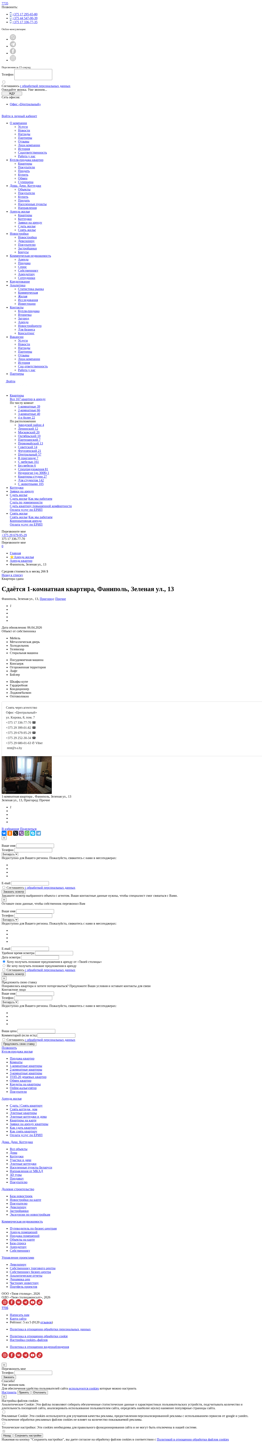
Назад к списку (12, 575)
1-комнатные (29, 406)
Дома (13, 1152)
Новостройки (19, 233)
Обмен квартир (20, 1080)
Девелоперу (26, 241)
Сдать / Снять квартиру (26, 1105)
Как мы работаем (40, 498)
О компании (18, 123)
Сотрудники (26, 278)
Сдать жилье (27, 226)
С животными (31, 484)
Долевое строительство (18, 1189)
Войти (10, 381)
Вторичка (25, 314)
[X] (15, 833)
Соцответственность (32, 152)
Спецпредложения (33, 469)
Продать (24, 171)
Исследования (28, 300)
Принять (24, 1392)
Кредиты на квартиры (25, 1084)
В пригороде (28, 458)
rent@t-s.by (14, 748)
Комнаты (16, 1062)
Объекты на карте (22, 1239)
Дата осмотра (11, 957)
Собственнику (28, 270)
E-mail (6, 883)
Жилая (22, 296)
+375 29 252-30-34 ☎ (21, 738)
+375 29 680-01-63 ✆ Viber (24, 743)
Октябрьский (29, 436)
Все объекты (18, 1149)
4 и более (26, 417)
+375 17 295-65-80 (24, 14)
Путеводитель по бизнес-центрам (33, 1228)
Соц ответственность (33, 366)
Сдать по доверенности (26, 502)
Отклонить (39, 1392)
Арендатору (26, 274)
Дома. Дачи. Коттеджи (25, 185)
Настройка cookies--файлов (29, 1340)
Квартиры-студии (32, 476)
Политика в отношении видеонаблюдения (39, 1347)
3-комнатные (29, 414)
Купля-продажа (29, 311)
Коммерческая (28, 292)
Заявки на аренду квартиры (29, 1124)
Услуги (23, 126)
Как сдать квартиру (23, 1127)
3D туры (16, 1175)
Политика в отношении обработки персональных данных (50, 1329)
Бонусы (23, 252)
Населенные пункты (32, 204)
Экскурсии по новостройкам (30, 1214)
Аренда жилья (20, 211)
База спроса (18, 1243)
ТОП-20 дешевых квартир (28, 1077)
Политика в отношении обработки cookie (39, 1336)
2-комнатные (29, 410)
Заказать (8, 1377)
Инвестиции (27, 303)
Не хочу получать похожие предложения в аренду (42, 966)
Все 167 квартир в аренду (28, 399)
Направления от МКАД (26, 1171)
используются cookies (84, 1388)
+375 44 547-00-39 (24, 18)
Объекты (24, 189)
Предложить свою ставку (19, 1043)
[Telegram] (38, 833)
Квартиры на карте (23, 1120)
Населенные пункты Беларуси (31, 1167)
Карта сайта (18, 1318)
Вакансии (17, 337)
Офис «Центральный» (25, 104)
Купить (23, 174)
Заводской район (31, 425)
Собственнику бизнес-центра (30, 1272)
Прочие (60, 599)
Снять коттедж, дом (23, 1109)
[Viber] (21, 833)
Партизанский (29, 439)
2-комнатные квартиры (26, 1069)
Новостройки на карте (25, 1200)
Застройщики (27, 248)
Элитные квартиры (23, 1113)
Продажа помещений (25, 1236)
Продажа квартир (22, 1058)
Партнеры (25, 137)
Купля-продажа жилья (17, 1051)
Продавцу (17, 1178)
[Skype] (32, 833)
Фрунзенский (29, 450)
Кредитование (20, 281)
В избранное (10, 829)
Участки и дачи (20, 1160)
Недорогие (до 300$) (33, 473)
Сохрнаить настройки (28, 1435)
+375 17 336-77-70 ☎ (21, 722)
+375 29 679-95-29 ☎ (21, 733)
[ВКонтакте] (4, 833)
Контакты (17, 307)
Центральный (29, 454)
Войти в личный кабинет (19, 116)
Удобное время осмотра (18, 953)
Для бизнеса (26, 329)
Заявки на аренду (30, 222)
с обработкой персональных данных (45, 86)
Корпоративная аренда (26, 521)
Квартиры (25, 163)
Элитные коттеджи (23, 1163)
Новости (24, 130)
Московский (29, 432)
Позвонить (9, 1048)
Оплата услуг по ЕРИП (26, 509)
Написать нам (19, 1315)
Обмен (22, 178)
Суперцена (25, 182)
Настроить (9, 1392)
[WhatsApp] (27, 833)
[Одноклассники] (9, 833)
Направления (27, 208)
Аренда (23, 259)
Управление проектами (18, 1257)
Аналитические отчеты (26, 1275)
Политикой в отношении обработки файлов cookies (193, 1439)
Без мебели (27, 465)
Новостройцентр (30, 326)
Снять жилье (27, 230)
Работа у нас (26, 156)
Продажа (24, 263)
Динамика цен (20, 1279)
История (24, 149)
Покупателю (27, 244)
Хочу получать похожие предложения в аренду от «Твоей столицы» (54, 962)
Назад (7, 1435)
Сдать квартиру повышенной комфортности (41, 506)
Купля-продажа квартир (26, 160)
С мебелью (28, 462)
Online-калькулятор (23, 1088)
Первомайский (30, 443)
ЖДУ (12, 93)
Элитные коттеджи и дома (28, 1116)
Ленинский (28, 428)
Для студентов (31, 480)
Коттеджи (25, 219)
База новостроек (21, 1196)
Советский (27, 447)
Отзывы (23, 141)
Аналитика (17, 285)
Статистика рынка (31, 289)
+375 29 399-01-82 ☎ (21, 727)
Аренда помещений (23, 1232)
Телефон (8, 74)
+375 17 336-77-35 (24, 22)
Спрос (22, 267)
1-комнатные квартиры (26, 1066)
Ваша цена (9, 1031)
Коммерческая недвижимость (30, 255)
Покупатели (26, 167)
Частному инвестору (24, 1283)
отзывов (46, 1322)
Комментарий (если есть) (19, 1035)
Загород (23, 318)
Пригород (47, 599)
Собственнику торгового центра (32, 1268)
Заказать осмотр (13, 891)
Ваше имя (8, 845)
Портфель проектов (23, 1286)
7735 (5, 3)
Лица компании (29, 145)
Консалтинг (26, 333)
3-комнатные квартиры (26, 1073)
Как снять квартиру (23, 1131)
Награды (24, 134)
